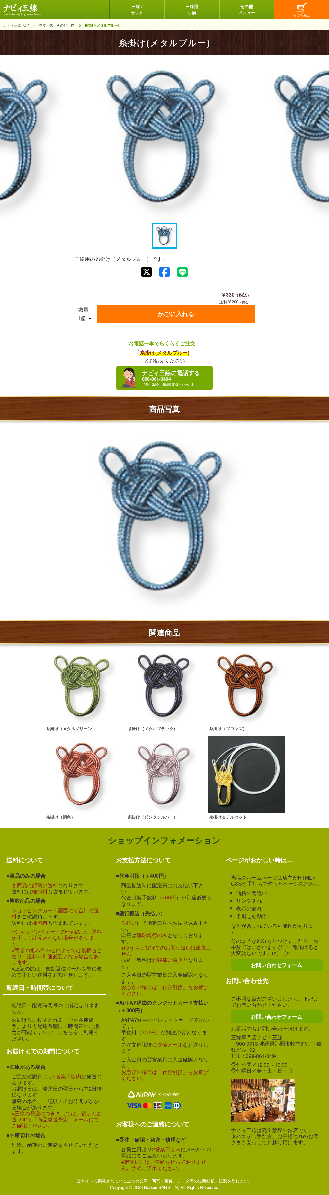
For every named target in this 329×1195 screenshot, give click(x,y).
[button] (164, 236)
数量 (83, 309)
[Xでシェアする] (146, 272)
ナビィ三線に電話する (171, 375)
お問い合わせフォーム (276, 965)
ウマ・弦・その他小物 (56, 25)
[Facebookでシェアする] (164, 272)
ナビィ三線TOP (16, 25)
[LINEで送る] (182, 272)
